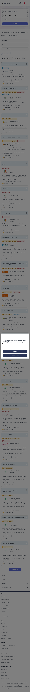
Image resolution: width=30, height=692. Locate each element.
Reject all (15, 351)
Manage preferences (15, 347)
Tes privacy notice (12, 343)
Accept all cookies (15, 355)
